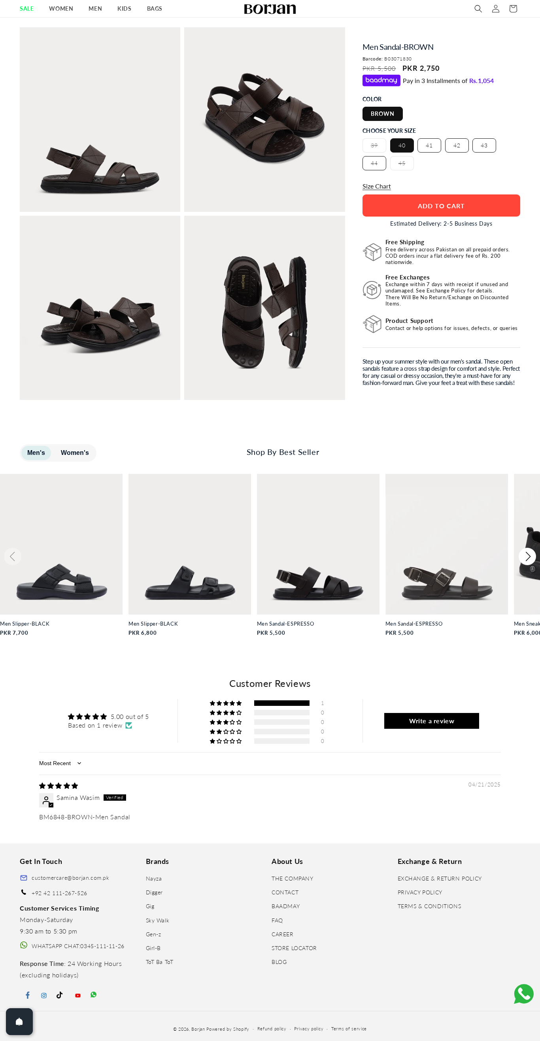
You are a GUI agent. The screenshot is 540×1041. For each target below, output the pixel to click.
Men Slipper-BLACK (24, 623)
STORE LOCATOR (294, 948)
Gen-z (153, 934)
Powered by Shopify (227, 1029)
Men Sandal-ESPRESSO (285, 623)
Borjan (198, 1029)
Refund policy (272, 1028)
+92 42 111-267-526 (59, 893)
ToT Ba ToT (160, 961)
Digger (154, 892)
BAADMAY (286, 906)
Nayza (154, 878)
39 (378, 147)
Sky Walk (158, 920)
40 (402, 145)
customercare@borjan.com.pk (71, 877)
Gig (150, 906)
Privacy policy (308, 1028)
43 (484, 145)
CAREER (283, 934)
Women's (75, 452)
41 (429, 145)
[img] (58, 785)
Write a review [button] (431, 720)
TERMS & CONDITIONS (429, 906)
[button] (29, 8)
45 (406, 164)
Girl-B (153, 948)
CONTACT (285, 892)
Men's (36, 452)
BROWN (383, 113)
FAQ (277, 920)
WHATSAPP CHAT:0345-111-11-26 (78, 946)
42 (457, 145)
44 (374, 163)
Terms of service (349, 1028)
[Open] (19, 1021)
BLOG (279, 961)
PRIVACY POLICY (420, 892)
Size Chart (377, 186)
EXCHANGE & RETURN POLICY (440, 878)
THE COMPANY (292, 878)
